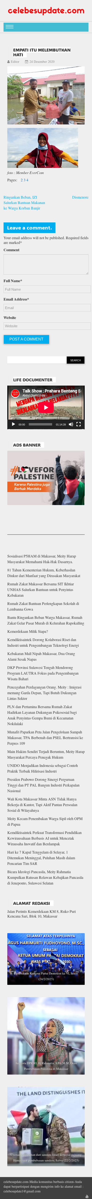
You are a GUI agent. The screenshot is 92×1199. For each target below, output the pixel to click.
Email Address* (16, 299)
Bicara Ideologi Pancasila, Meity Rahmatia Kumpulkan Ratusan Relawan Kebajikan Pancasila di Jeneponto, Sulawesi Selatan (45, 877)
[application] (46, 407)
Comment (11, 249)
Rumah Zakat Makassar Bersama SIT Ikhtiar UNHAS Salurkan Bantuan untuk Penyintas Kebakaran (40, 589)
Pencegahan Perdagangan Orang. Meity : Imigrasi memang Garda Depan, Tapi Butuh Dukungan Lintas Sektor (44, 693)
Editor (15, 61)
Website (10, 317)
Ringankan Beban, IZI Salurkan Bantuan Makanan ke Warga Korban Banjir (24, 202)
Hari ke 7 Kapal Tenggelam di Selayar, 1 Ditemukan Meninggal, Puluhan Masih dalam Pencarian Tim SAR (41, 858)
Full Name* (13, 280)
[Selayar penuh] (78, 424)
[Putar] (13, 424)
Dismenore (80, 197)
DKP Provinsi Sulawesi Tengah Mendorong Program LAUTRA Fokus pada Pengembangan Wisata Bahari (43, 673)
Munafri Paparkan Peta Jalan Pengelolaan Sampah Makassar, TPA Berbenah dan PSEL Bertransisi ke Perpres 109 (45, 737)
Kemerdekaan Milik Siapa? (27, 631)
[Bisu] (71, 424)
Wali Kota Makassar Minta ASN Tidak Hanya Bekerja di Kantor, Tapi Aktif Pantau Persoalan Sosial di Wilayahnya (42, 804)
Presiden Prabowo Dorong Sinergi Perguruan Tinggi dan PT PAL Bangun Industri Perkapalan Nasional (43, 785)
